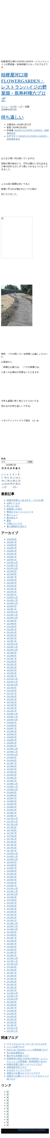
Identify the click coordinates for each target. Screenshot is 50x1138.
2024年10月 (12, 603)
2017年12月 (12, 818)
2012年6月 (12, 1011)
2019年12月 (12, 749)
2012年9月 (12, 1002)
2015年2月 (12, 917)
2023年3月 (12, 635)
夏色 (9, 520)
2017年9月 (12, 827)
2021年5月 (12, 699)
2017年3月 (12, 845)
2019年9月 (12, 757)
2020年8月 (12, 725)
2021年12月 (12, 679)
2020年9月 (12, 722)
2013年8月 (12, 970)
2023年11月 (12, 615)
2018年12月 (12, 784)
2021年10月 (12, 685)
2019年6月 (12, 766)
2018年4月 (12, 807)
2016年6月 (12, 871)
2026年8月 (12, 539)
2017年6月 (12, 836)
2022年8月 (12, 656)
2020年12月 (12, 714)
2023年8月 (12, 623)
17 (5, 480)
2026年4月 (12, 551)
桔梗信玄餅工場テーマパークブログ (24, 1064)
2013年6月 (12, 976)
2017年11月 (12, 821)
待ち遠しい (12, 117)
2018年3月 (12, 810)
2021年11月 (12, 682)
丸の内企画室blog (15, 1053)
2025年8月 (12, 574)
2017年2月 (12, 848)
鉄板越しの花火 (14, 509)
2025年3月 (12, 589)
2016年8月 (12, 865)
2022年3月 (12, 670)
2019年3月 (12, 775)
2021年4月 (12, 702)
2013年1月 (12, 990)
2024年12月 (12, 597)
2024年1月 (12, 609)
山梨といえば (13, 503)
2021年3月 (12, 705)
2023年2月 (12, 638)
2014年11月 (12, 926)
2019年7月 (12, 763)
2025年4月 (12, 586)
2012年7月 (12, 1008)
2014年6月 (12, 941)
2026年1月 (12, 559)
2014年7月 (12, 938)
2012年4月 (12, 1016)
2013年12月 (12, 958)
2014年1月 (12, 955)
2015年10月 (12, 894)
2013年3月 (12, 984)
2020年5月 (12, 734)
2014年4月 (12, 947)
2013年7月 (12, 973)
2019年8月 (12, 760)
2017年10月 (12, 824)
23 (3, 484)
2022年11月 (12, 647)
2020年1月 (12, 746)
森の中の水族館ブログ (18, 1055)
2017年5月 (12, 839)
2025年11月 (12, 565)
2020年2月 (12, 743)
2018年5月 (12, 804)
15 (19, 477)
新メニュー (12, 515)
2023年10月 (12, 618)
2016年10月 (12, 859)
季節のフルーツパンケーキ (20, 512)
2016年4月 (12, 877)
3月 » (15, 487)
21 (16, 480)
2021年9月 (12, 688)
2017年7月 (12, 833)
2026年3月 (12, 554)
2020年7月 (12, 728)
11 (8, 477)
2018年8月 (12, 795)
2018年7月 (12, 798)
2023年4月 (12, 632)
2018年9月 (12, 792)
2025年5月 (12, 583)
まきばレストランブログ (19, 1070)
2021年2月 (12, 708)
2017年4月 (12, 842)
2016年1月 (12, 885)
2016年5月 (12, 874)
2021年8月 (12, 690)
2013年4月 (12, 981)
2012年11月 (12, 996)
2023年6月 (12, 626)
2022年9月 (12, 653)
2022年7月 (12, 658)
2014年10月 (12, 929)
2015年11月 (12, 891)
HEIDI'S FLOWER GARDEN (32, 1130)
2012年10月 (12, 999)
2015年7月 (12, 903)
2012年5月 (12, 1013)
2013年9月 (12, 967)
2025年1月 (12, 594)
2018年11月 (12, 786)
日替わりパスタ (14, 523)
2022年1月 (12, 676)
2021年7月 (12, 693)
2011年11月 (12, 1031)
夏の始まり (12, 517)
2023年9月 (12, 621)
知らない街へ (13, 506)
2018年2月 (12, 813)
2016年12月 (12, 853)
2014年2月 (12, 952)
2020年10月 (12, 720)
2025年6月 (12, 580)
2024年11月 (12, 600)
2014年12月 (12, 923)
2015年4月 (12, 912)
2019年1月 (12, 781)
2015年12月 (12, 888)
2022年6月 (12, 661)
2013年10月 (12, 964)
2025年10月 (12, 568)
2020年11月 (12, 717)
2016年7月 (12, 868)
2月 (20, 106)
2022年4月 (12, 667)
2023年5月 (12, 629)
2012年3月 (12, 1019)
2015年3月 (12, 915)
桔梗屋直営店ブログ (17, 1067)
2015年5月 (12, 909)
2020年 (13, 106)
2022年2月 (12, 673)
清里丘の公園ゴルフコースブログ (23, 1073)
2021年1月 (12, 711)
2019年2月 (12, 778)
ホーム (4, 106)
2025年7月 (12, 577)
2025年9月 (12, 571)
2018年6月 (12, 801)
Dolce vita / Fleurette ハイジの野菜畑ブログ (27, 1050)
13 (14, 477)
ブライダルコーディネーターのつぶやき (27, 1044)
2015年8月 (12, 900)
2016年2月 (12, 882)
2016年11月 (12, 856)
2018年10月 (12, 789)
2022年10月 (12, 650)
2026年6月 (12, 545)
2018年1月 (12, 816)
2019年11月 (12, 752)
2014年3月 (12, 949)
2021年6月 (12, 696)
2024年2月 (12, 606)
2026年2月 (12, 557)
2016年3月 (12, 880)
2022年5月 (12, 664)
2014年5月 (12, 944)
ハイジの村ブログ (15, 1047)
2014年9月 (12, 932)
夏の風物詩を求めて (17, 526)
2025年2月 (12, 591)
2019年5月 (12, 769)
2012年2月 (12, 1022)
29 (19, 484)
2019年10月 (12, 754)
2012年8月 (12, 1005)
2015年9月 (12, 897)
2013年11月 (12, 961)
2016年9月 (12, 862)
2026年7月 (12, 542)
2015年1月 (12, 920)
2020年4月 (12, 737)
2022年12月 (12, 644)
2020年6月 (12, 731)
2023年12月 (12, 612)
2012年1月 (12, 1025)
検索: (3, 458)
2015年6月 (12, 906)
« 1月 (4, 487)
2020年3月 (12, 740)
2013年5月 (12, 979)
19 (11, 480)
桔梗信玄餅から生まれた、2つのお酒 (25, 500)
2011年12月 (12, 1028)
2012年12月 (12, 993)
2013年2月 (12, 987)
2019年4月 (12, 772)
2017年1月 (12, 850)
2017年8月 (12, 830)
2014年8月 (12, 935)
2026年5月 (12, 548)
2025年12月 (12, 562)
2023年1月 (12, 641)
